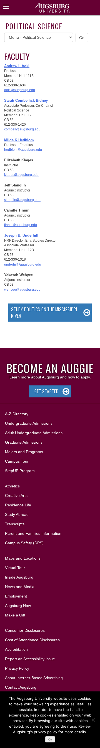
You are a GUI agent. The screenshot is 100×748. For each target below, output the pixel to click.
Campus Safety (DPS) (24, 543)
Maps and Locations (23, 558)
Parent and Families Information (33, 533)
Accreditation (16, 649)
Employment (16, 596)
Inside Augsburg (19, 577)
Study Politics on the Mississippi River (44, 312)
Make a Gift (15, 615)
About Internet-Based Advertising (34, 678)
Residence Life (18, 505)
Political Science (34, 26)
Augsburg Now (18, 605)
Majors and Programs (24, 451)
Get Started (46, 391)
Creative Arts (16, 495)
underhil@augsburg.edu (22, 264)
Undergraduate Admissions (28, 423)
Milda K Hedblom (19, 140)
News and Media (19, 586)
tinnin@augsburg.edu (20, 225)
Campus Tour (17, 461)
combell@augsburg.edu (22, 129)
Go (82, 37)
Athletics (12, 486)
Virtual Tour (15, 567)
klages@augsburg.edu (21, 175)
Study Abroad (17, 514)
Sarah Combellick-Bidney (26, 100)
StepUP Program (20, 470)
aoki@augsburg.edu (19, 90)
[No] (93, 720)
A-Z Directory (16, 414)
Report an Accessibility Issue (30, 659)
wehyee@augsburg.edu (22, 290)
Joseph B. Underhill (21, 235)
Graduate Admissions (23, 442)
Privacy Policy (17, 668)
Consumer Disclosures (25, 630)
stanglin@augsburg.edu (22, 200)
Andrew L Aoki (16, 66)
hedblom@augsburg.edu (23, 150)
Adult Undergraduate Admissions (33, 433)
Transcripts (14, 524)
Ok (50, 739)
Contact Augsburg (20, 687)
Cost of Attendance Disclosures (32, 640)
